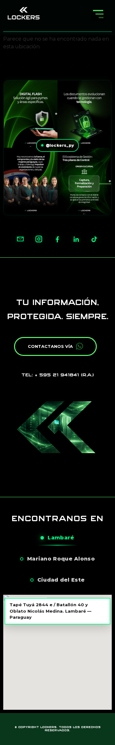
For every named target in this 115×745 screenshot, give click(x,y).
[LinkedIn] (76, 239)
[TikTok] (94, 239)
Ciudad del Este (61, 580)
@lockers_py (60, 145)
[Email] (20, 239)
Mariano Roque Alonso (61, 559)
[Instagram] (39, 239)
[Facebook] (57, 239)
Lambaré (61, 538)
